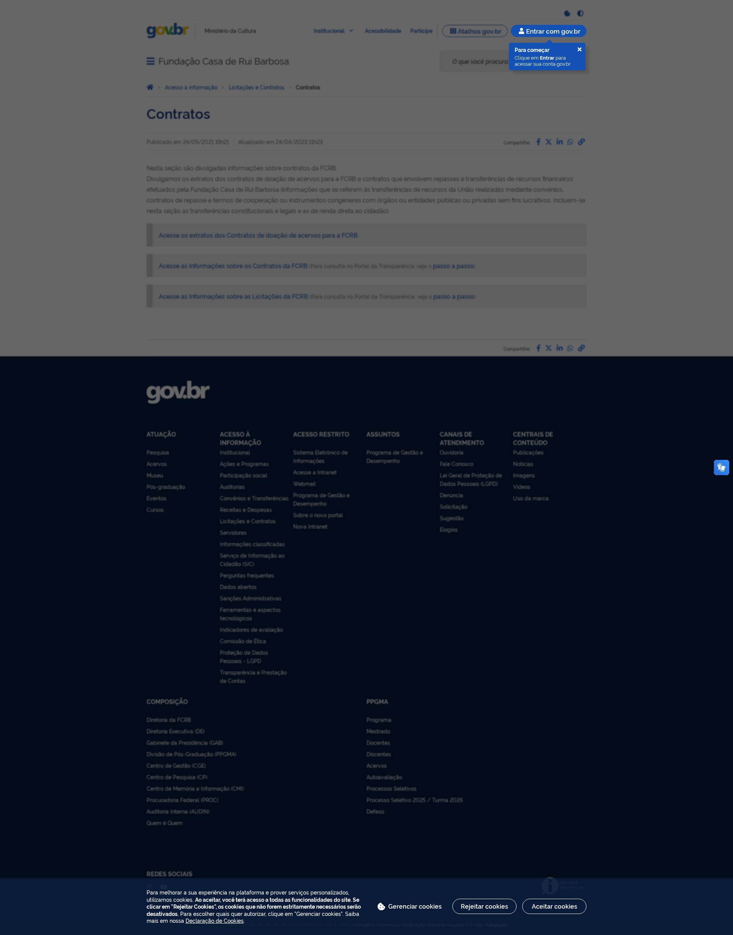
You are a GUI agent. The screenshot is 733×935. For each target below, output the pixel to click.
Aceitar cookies (554, 906)
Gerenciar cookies (415, 906)
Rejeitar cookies (484, 906)
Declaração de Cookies (215, 920)
